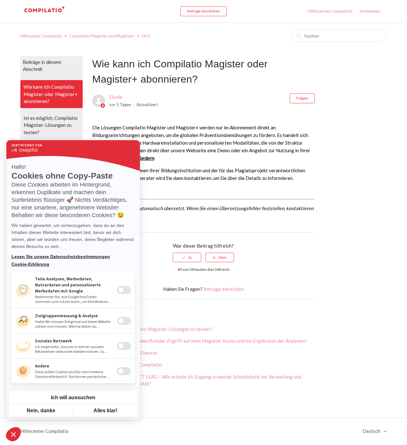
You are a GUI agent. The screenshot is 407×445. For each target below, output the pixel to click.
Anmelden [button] (370, 11)
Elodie (115, 97)
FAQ (146, 35)
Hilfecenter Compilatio (330, 11)
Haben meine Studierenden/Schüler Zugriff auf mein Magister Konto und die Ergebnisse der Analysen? (199, 341)
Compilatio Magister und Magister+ (102, 35)
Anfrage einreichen (203, 11)
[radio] (187, 257)
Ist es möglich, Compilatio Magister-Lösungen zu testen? (51, 125)
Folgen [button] (302, 98)
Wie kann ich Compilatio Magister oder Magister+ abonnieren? (51, 94)
